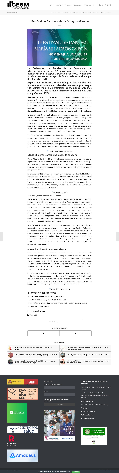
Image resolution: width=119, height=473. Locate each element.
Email (46, 392)
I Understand (76, 471)
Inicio (59, 12)
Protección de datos (87, 418)
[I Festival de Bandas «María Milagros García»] (59, 47)
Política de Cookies (87, 415)
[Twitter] (102, 5)
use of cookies (66, 471)
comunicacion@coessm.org (99, 404)
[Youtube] (110, 5)
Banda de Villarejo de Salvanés (50, 135)
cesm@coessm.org (87, 401)
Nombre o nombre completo (53, 384)
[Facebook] (105, 5)
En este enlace (43, 306)
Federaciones (86, 12)
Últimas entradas (12, 12)
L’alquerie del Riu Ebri (48, 143)
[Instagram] (107, 5)
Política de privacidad (88, 411)
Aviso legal (84, 408)
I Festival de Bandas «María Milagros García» (72, 12)
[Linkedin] (100, 5)
